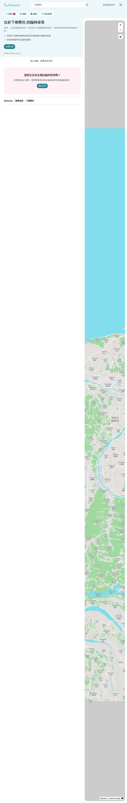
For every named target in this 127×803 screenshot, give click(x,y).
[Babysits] (12, 5)
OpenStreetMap (114, 798)
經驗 (24, 14)
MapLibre (103, 798)
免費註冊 (10, 46)
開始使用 (42, 86)
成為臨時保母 (109, 5)
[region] (105, 410)
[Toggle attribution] (122, 798)
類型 (11, 14)
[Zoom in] (120, 24)
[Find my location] (120, 36)
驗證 (35, 14)
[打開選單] (120, 4)
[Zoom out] (120, 29)
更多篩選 (47, 14)
